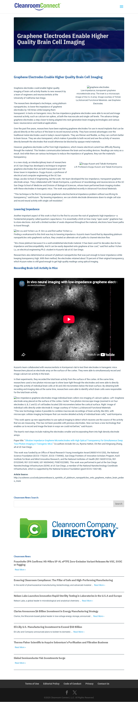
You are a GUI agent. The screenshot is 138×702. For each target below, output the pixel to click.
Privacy (89, 683)
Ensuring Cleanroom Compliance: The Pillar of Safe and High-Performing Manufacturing (63, 580)
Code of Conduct (72, 683)
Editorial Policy (51, 683)
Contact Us (103, 683)
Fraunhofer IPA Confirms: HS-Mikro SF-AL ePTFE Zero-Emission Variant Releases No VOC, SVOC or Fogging (68, 563)
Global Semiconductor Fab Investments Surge (39, 658)
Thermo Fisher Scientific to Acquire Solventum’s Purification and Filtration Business (61, 642)
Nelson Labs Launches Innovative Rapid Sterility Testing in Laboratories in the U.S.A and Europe (68, 595)
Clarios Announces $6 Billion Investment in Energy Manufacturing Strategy (56, 611)
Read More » (20, 569)
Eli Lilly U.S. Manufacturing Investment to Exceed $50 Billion (48, 627)
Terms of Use (32, 683)
